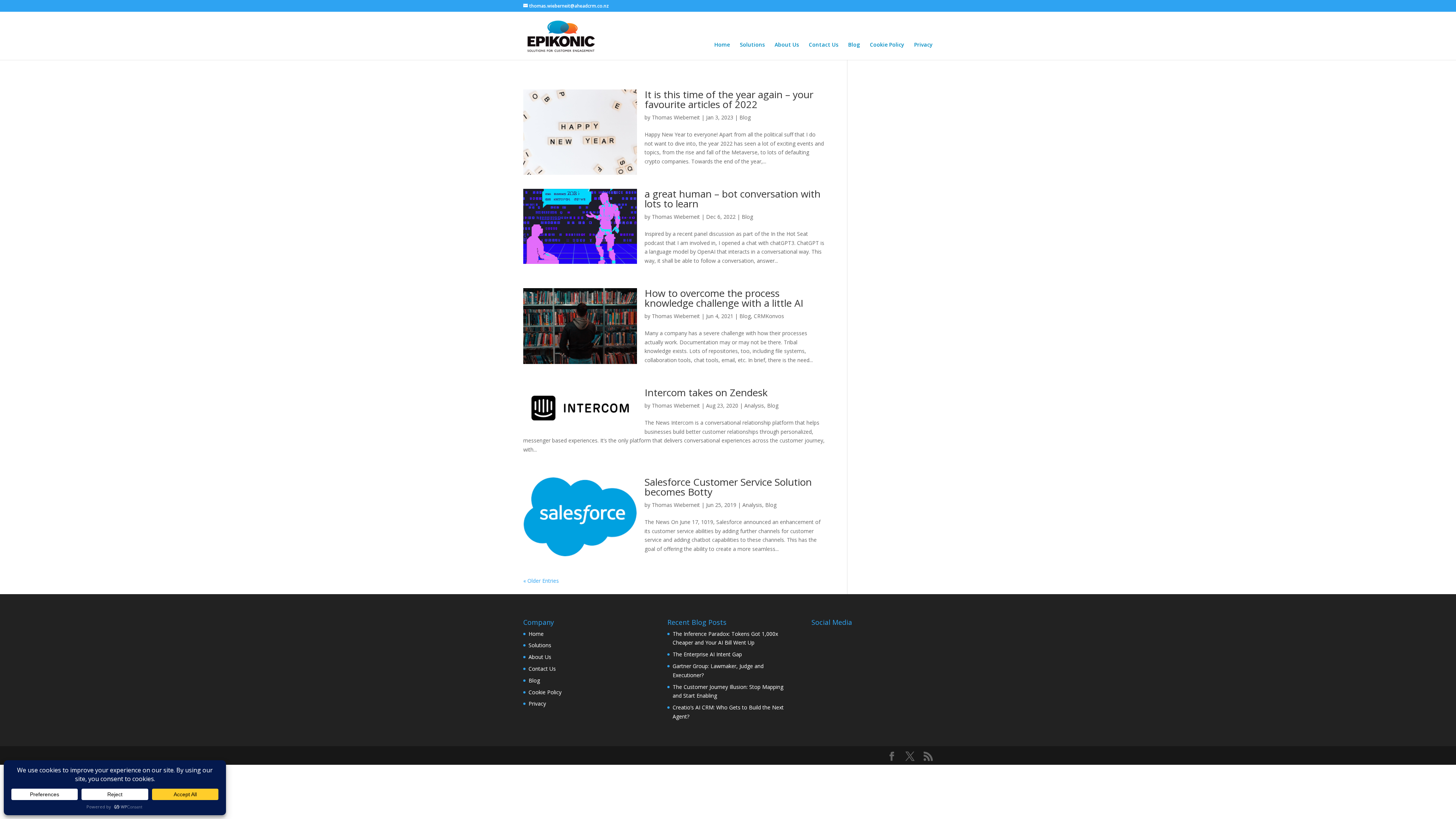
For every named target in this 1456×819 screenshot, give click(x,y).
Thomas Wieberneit (676, 117)
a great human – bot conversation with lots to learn (733, 198)
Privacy (923, 45)
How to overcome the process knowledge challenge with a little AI (724, 298)
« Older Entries (541, 580)
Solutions (752, 45)
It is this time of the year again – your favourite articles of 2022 (729, 99)
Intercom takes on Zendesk (706, 392)
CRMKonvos (769, 316)
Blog (854, 45)
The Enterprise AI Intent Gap (707, 654)
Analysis (754, 405)
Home (722, 45)
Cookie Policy (887, 45)
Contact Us (823, 45)
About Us (787, 45)
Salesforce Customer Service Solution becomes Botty (728, 487)
